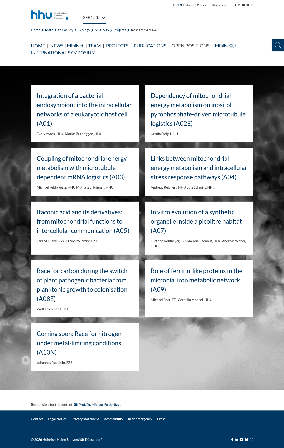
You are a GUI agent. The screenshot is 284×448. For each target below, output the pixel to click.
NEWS (57, 45)
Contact (37, 419)
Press (161, 419)
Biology (84, 30)
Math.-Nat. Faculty (59, 30)
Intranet (189, 5)
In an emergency (140, 419)
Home (35, 30)
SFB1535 (102, 30)
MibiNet (75, 45)
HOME (38, 45)
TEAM (94, 45)
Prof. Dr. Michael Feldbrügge (100, 404)
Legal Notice (57, 419)
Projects (120, 30)
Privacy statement (85, 419)
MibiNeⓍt (225, 45)
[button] (278, 45)
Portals (201, 5)
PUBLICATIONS (150, 45)
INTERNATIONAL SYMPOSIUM (63, 52)
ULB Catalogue (217, 5)
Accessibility (113, 419)
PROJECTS (117, 45)
